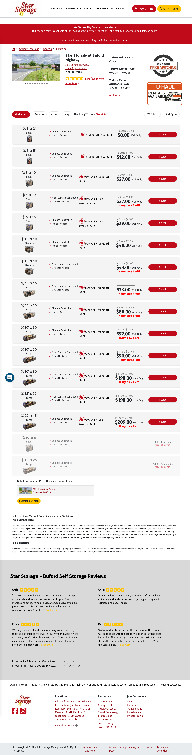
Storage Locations (29, 49)
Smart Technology (108, 712)
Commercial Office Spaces (109, 8)
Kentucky (60, 708)
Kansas (87, 705)
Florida (59, 705)
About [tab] (54, 114)
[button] (36, 67)
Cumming (61, 49)
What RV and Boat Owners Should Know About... (155, 684)
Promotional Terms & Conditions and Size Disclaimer (44, 516)
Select (162, 134)
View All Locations (65, 725)
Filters (154, 114)
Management (134, 708)
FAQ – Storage (105, 719)
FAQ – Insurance (107, 726)
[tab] (25, 83)
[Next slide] (57, 67)
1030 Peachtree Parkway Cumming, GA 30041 (44, 490)
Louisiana (72, 708)
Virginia (73, 719)
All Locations (62, 701)
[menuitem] (55, 8)
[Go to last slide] (14, 67)
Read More (51, 610)
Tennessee (61, 719)
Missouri (59, 712)
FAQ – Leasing (105, 723)
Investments (134, 712)
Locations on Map (29, 501)
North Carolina (74, 712)
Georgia (47, 49)
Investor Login (135, 715)
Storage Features (107, 705)
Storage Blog (105, 715)
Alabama (75, 701)
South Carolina (76, 715)
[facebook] (15, 712)
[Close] (188, 34)
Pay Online (146, 9)
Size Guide (86, 8)
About (130, 701)
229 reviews (49, 661)
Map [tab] (67, 114)
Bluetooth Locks (107, 708)
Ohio (86, 712)
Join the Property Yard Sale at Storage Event (101, 684)
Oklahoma (60, 715)
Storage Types (106, 701)
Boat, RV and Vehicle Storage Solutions (53, 684)
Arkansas (87, 701)
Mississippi (85, 708)
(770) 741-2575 (169, 9)
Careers (131, 705)
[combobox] (171, 114)
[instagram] (22, 712)
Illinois (78, 705)
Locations (54, 8)
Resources (70, 8)
